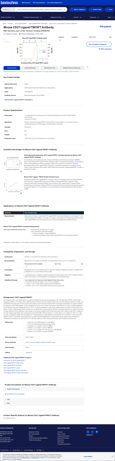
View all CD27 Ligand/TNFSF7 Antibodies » (18, 100)
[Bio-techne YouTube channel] (96, 432)
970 (27, 342)
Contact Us (89, 435)
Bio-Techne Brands (34, 434)
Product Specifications (10, 71)
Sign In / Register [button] (79, 9)
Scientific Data (22, 71)
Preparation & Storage (42, 71)
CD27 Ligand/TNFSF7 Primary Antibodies (15, 370)
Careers (31, 436)
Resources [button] (93, 17)
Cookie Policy (16, 450)
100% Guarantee (106, 49)
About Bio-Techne (34, 432)
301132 (48, 342)
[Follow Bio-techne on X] (92, 432)
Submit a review (11, 34)
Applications (30, 71)
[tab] (12, 68)
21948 (37, 342)
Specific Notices (74, 71)
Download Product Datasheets (15, 394)
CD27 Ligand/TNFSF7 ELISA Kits (13, 365)
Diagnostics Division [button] (56, 17)
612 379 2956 (6, 438)
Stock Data (61, 440)
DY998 (26, 189)
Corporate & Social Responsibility (38, 438)
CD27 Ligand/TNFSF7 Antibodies (38, 23)
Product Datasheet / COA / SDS (32, 34)
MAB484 (77, 160)
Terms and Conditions (35, 440)
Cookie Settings (28, 450)
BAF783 (53, 233)
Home (4, 23)
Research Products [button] (6, 17)
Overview (60, 432)
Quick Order (97, 9)
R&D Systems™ (26, 2)
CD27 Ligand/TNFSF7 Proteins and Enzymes (16, 372)
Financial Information (63, 438)
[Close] (112, 456)
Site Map (39, 450)
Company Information (64, 436)
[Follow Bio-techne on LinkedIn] (88, 432)
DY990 (46, 183)
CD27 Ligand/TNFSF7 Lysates (12, 368)
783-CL (57, 161)
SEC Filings (61, 442)
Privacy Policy (5, 450)
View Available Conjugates (98, 44)
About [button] (110, 17)
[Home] (9, 2)
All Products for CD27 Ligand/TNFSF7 (14, 360)
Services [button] (76, 17)
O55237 (28, 352)
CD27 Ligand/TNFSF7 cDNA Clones (13, 363)
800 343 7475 (9, 440)
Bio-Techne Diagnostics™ (55, 2)
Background (52, 71)
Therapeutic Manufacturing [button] (31, 17)
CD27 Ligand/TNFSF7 (21, 23)
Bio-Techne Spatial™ (39, 2)
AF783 (48, 185)
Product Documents (62, 71)
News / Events (61, 434)
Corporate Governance (64, 444)
